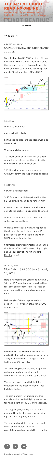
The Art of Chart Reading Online (23, 6)
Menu (28, 25)
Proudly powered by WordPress (18, 454)
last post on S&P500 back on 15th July (29, 58)
